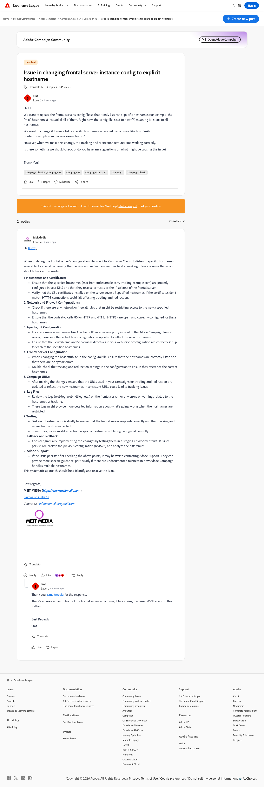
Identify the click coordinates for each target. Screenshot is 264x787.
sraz (35, 95)
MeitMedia (39, 237)
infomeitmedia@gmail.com (57, 504)
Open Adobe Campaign (222, 39)
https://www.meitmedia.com (61, 490)
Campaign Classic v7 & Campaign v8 (78, 18)
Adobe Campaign (47, 18)
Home (6, 18)
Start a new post (128, 206)
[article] (100, 407)
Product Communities (24, 18)
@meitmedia (55, 594)
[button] (241, 19)
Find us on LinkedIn (36, 497)
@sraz (31, 248)
